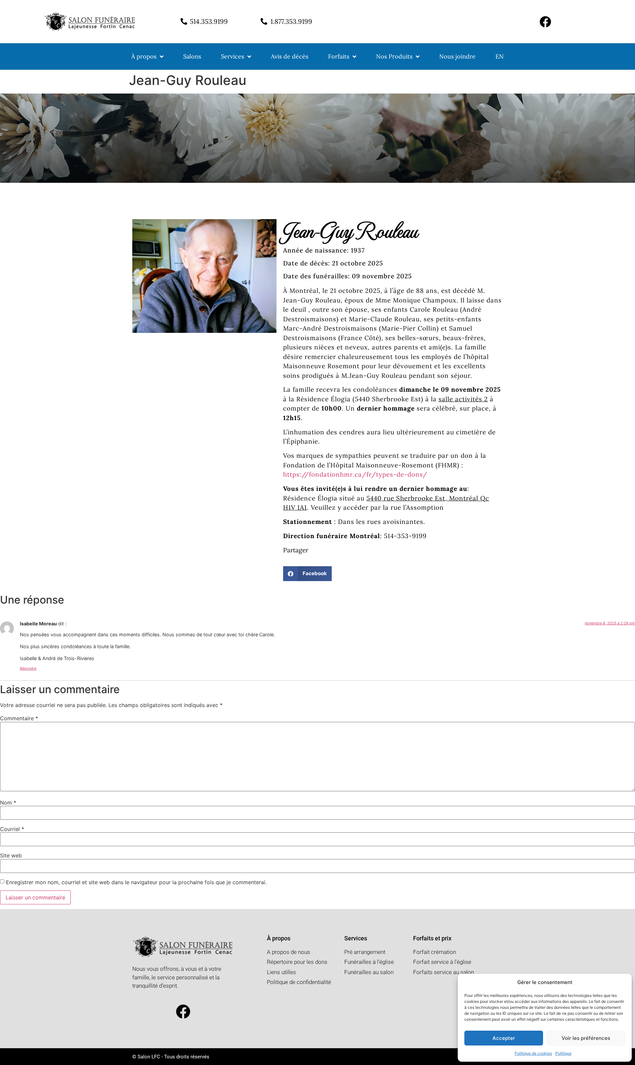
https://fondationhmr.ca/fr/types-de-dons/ (355, 474)
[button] (307, 573)
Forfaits (338, 56)
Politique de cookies (533, 1053)
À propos (143, 56)
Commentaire (19, 718)
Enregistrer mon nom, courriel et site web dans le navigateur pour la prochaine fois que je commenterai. (136, 882)
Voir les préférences (586, 1038)
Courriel (12, 829)
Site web (11, 855)
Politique (563, 1053)
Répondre (28, 668)
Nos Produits (394, 56)
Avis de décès (289, 56)
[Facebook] (545, 22)
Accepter (503, 1038)
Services (232, 56)
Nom (8, 802)
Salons (192, 56)
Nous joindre (457, 56)
